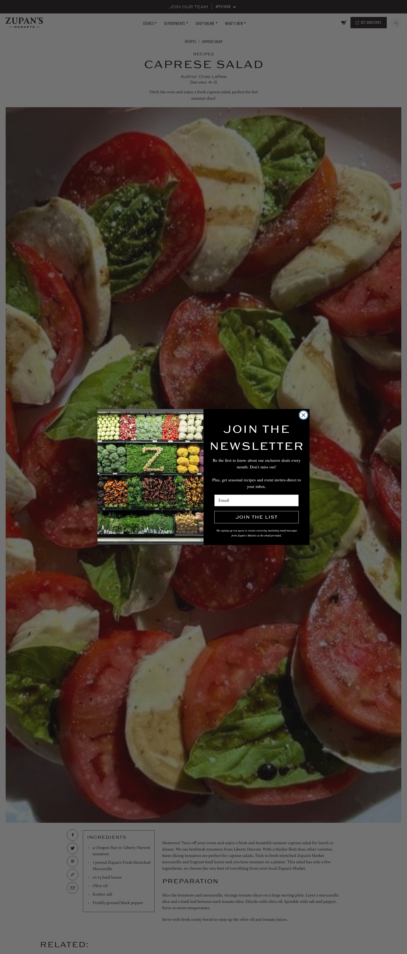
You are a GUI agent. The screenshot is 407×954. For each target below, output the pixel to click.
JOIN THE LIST (256, 517)
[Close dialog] (303, 415)
